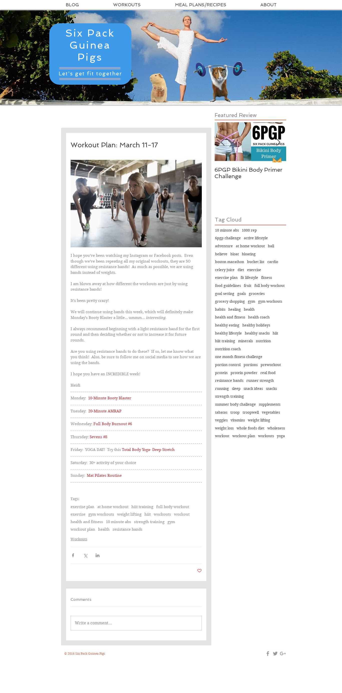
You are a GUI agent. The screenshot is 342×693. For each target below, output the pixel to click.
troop (235, 412)
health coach (259, 317)
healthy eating (227, 325)
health (104, 529)
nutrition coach (228, 349)
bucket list (255, 262)
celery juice (225, 270)
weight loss (224, 428)
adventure (224, 246)
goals (241, 293)
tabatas (221, 412)
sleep (236, 388)
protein (221, 373)
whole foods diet (250, 428)
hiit (147, 514)
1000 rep (249, 230)
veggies (221, 420)
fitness (266, 277)
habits (220, 309)
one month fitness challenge (238, 357)
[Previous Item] (222, 142)
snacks (271, 388)
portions (251, 365)
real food (268, 373)
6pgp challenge (228, 238)
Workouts (79, 539)
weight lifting (129, 514)
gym (171, 522)
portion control (228, 365)
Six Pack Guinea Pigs (90, 45)
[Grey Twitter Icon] (275, 653)
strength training (149, 522)
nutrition (263, 341)
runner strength (260, 380)
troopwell (251, 412)
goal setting (224, 293)
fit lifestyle (249, 277)
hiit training (142, 507)
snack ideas (253, 388)
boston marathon (229, 262)
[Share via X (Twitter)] (85, 555)
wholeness (276, 428)
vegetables (271, 412)
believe (221, 254)
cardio (272, 262)
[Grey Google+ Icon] (283, 653)
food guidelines (228, 285)
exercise (78, 514)
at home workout (112, 507)
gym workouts (101, 514)
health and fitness (87, 522)
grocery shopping (230, 301)
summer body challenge (235, 404)
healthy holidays (256, 325)
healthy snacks (257, 333)
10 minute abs (118, 522)
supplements (269, 404)
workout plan (83, 529)
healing (234, 309)
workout (182, 514)
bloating (249, 254)
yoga (281, 436)
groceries (257, 293)
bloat (234, 254)
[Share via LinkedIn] (97, 555)
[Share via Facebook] (73, 555)
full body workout (172, 507)
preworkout (271, 365)
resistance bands (127, 529)
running (222, 388)
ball (271, 246)
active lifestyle (256, 238)
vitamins (238, 420)
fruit (247, 285)
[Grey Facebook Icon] (268, 653)
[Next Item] (278, 142)
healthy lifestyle (228, 333)
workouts (162, 514)
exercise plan (82, 507)
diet (241, 270)
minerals (245, 341)
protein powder (244, 373)
